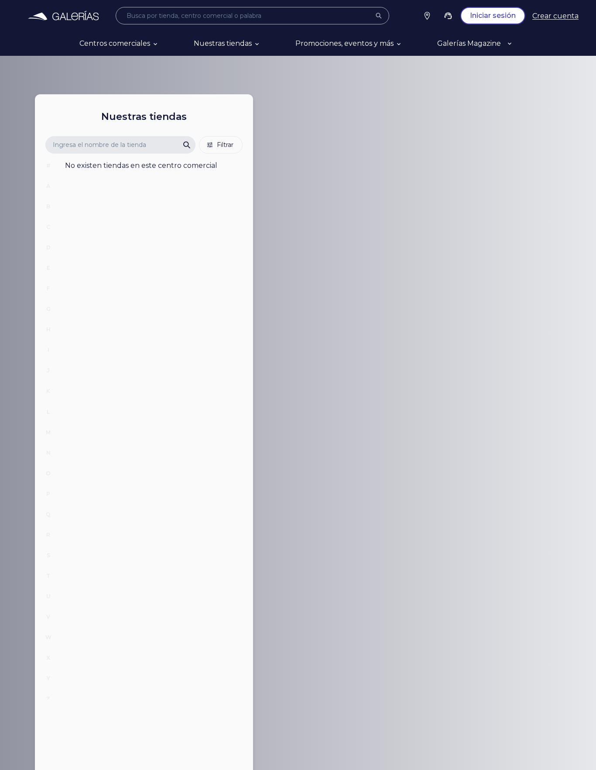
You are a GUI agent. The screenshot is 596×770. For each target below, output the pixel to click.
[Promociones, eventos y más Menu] (409, 43)
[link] (63, 15)
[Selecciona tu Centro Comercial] (427, 15)
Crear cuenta (555, 16)
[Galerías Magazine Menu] (520, 43)
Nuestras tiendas (223, 43)
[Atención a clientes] (448, 15)
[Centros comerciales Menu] (166, 43)
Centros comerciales (114, 43)
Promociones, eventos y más (344, 43)
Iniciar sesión (493, 15)
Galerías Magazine (469, 43)
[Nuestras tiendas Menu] (267, 43)
